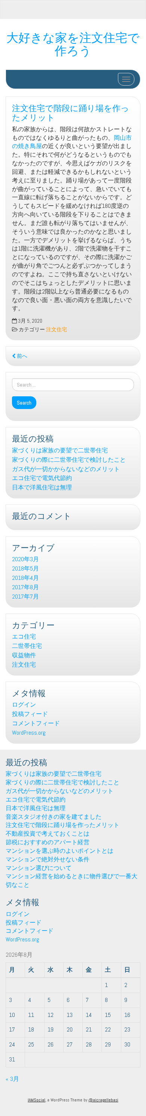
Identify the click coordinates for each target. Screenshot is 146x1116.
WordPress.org (29, 733)
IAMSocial (36, 1100)
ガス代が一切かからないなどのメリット (66, 469)
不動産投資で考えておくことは (47, 833)
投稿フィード (30, 714)
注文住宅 (56, 329)
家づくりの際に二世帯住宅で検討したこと (69, 460)
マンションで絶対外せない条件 (47, 859)
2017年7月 (25, 596)
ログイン (24, 704)
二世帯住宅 (27, 646)
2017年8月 (25, 587)
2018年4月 (25, 578)
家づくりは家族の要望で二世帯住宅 (60, 450)
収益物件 (24, 655)
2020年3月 (25, 559)
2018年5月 (25, 568)
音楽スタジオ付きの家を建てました (53, 817)
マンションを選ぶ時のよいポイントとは (59, 851)
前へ (21, 356)
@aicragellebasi (103, 1100)
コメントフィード (36, 723)
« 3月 (12, 1079)
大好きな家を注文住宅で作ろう (73, 43)
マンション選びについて (39, 868)
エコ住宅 (24, 636)
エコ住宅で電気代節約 (42, 478)
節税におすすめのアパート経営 (47, 842)
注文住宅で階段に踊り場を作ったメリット (70, 112)
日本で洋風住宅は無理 (42, 487)
